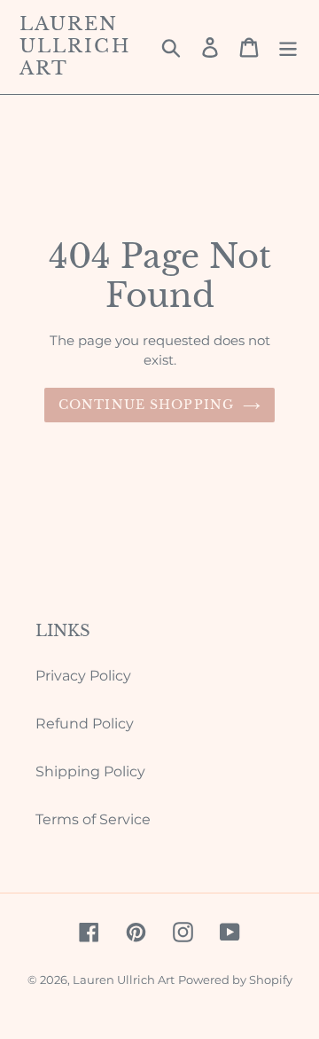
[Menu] (287, 47)
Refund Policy (84, 723)
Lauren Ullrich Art (74, 46)
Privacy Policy (83, 675)
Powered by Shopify (235, 979)
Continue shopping (146, 405)
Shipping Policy (90, 771)
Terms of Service (93, 819)
